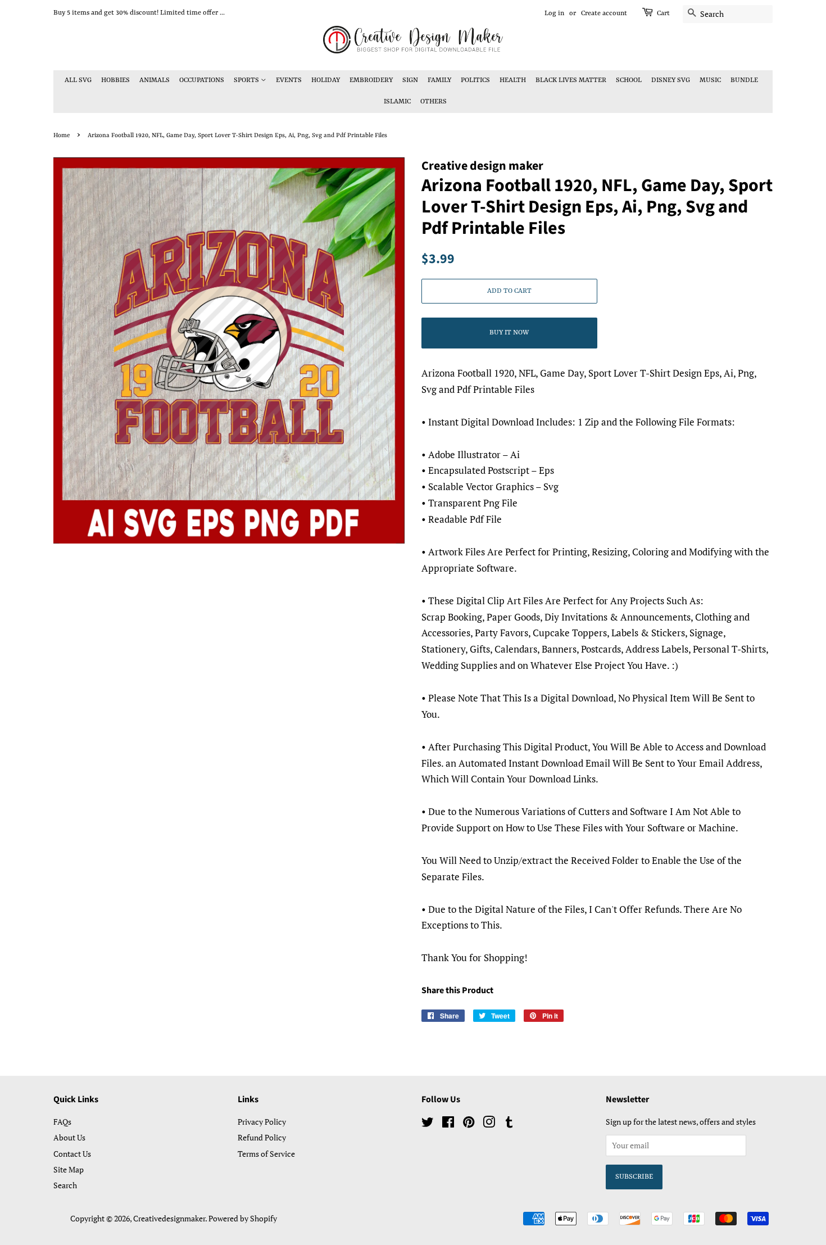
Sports (247, 80)
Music (710, 80)
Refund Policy (262, 1137)
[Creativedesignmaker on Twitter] (427, 1124)
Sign (410, 80)
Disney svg (670, 80)
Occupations (201, 80)
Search (65, 1185)
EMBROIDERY (371, 80)
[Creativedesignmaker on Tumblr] (509, 1124)
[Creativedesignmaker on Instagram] (489, 1124)
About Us (69, 1137)
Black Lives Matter (570, 80)
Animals (154, 80)
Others (433, 102)
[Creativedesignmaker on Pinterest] (468, 1124)
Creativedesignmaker (169, 1218)
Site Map (68, 1169)
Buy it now (509, 333)
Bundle (744, 80)
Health (513, 80)
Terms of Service (266, 1153)
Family (439, 80)
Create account (604, 13)
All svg (78, 80)
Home (61, 135)
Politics (475, 80)
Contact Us (72, 1153)
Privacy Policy (262, 1121)
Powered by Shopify (242, 1218)
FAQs (62, 1121)
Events (289, 80)
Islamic (397, 102)
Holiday (325, 80)
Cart (663, 13)
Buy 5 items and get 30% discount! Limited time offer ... (139, 13)
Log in (554, 13)
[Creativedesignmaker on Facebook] (448, 1124)
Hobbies (115, 80)
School (629, 80)
